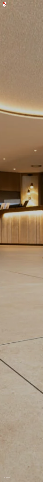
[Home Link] (4, 4)
